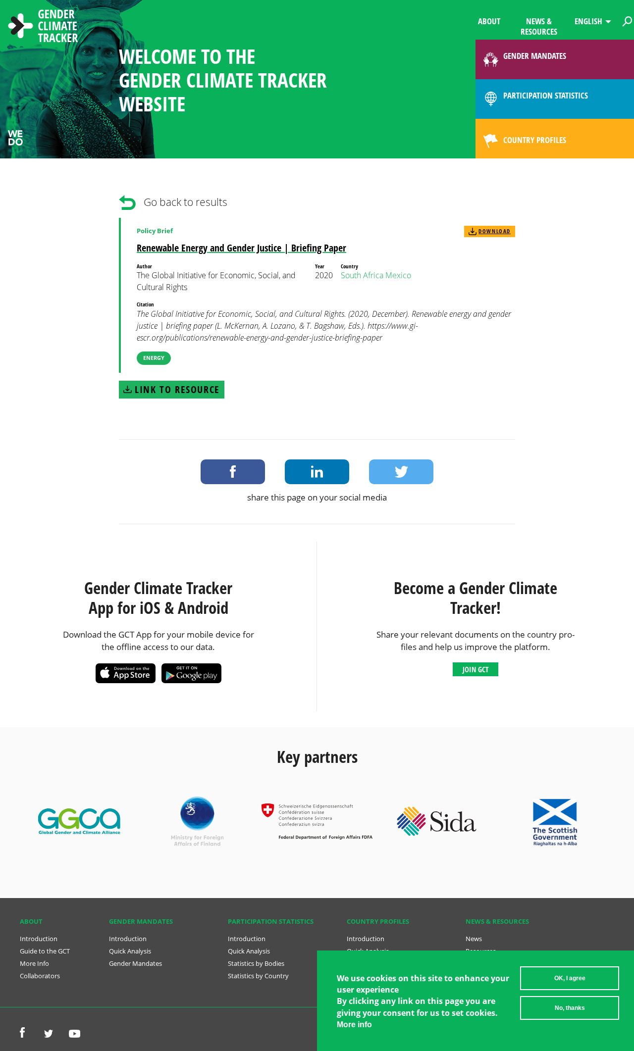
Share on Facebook (233, 471)
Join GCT (475, 669)
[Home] (43, 27)
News (474, 938)
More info (354, 1025)
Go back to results (185, 202)
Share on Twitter (401, 471)
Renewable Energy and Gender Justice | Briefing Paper (241, 247)
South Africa (362, 275)
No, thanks (570, 1007)
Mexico (398, 275)
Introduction (38, 938)
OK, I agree (569, 978)
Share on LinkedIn (317, 471)
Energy (153, 357)
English (588, 21)
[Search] (627, 20)
